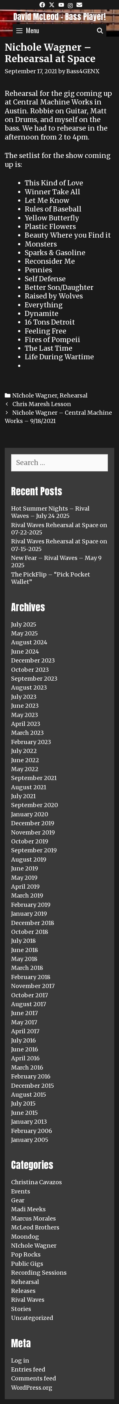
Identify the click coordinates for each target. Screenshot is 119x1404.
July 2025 (23, 624)
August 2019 (28, 859)
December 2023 (33, 660)
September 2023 (34, 678)
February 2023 (31, 742)
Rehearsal (74, 395)
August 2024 (29, 642)
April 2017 (25, 1031)
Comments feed (33, 1378)
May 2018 (24, 959)
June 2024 (25, 651)
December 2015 (32, 1085)
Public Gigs (27, 1263)
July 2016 (23, 1040)
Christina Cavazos (36, 1182)
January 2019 (29, 913)
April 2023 (25, 723)
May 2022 (24, 769)
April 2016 (25, 1058)
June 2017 (24, 1013)
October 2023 (30, 669)
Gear (17, 1200)
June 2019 (24, 868)
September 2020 (34, 805)
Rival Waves (27, 1299)
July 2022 (24, 751)
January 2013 (29, 1121)
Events (20, 1191)
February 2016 (30, 1076)
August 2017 (28, 1004)
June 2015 (24, 1112)
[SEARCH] (100, 30)
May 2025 (24, 633)
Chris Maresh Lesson (41, 404)
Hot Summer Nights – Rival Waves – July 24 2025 (50, 512)
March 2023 (27, 732)
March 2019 (27, 895)
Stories (21, 1309)
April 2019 (25, 886)
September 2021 (34, 778)
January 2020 (29, 814)
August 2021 (28, 787)
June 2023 (25, 705)
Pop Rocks (26, 1254)
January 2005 (29, 1139)
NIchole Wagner (34, 395)
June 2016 (24, 1049)
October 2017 (29, 995)
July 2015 (23, 1103)
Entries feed (28, 1369)
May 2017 (24, 1022)
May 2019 (24, 877)
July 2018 (23, 940)
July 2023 (23, 696)
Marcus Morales (33, 1218)
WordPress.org (31, 1387)
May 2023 (24, 715)
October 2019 (29, 841)
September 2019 (34, 850)
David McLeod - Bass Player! (59, 17)
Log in (20, 1360)
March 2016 (27, 1067)
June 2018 (24, 950)
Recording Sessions (39, 1272)
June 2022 (25, 760)
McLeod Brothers (35, 1227)
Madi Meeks (28, 1209)
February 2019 (30, 904)
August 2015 (28, 1094)
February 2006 (31, 1131)
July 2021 (23, 796)
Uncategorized (32, 1318)
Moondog (25, 1236)
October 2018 (29, 931)
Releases (23, 1290)
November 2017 (33, 986)
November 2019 (33, 832)
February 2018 (30, 977)
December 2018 (32, 923)
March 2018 (27, 967)
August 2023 (29, 687)
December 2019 (32, 823)
